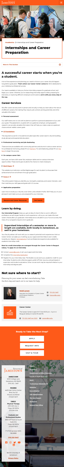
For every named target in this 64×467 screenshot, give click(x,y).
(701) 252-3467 (13, 437)
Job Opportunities (36, 394)
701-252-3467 (54, 292)
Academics (9, 42)
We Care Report (35, 398)
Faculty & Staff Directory (38, 376)
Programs (33, 369)
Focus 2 (6, 177)
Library (32, 366)
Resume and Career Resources (15, 200)
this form (33, 149)
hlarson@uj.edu (55, 295)
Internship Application (20, 255)
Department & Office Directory (41, 373)
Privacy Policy (13, 458)
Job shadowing (21, 239)
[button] (61, 2)
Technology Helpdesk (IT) (39, 384)
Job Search (38, 200)
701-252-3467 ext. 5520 (29, 318)
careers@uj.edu (14, 252)
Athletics (33, 387)
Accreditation (35, 391)
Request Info (32, 346)
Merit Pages (7, 166)
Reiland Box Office (36, 405)
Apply (32, 338)
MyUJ (32, 380)
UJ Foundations (8, 131)
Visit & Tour (32, 353)
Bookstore (33, 401)
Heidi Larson (25, 291)
